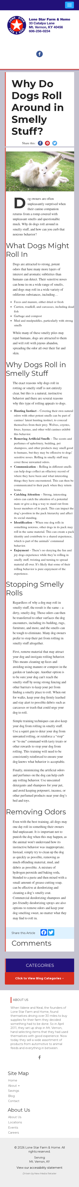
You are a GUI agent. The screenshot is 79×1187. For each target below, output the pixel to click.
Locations (15, 1122)
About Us (14, 1117)
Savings (13, 1091)
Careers (13, 1132)
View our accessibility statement (39, 1167)
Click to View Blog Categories (38, 978)
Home (12, 1080)
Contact (13, 1101)
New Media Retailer (45, 1173)
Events (13, 1127)
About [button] (13, 1085)
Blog (11, 1096)
